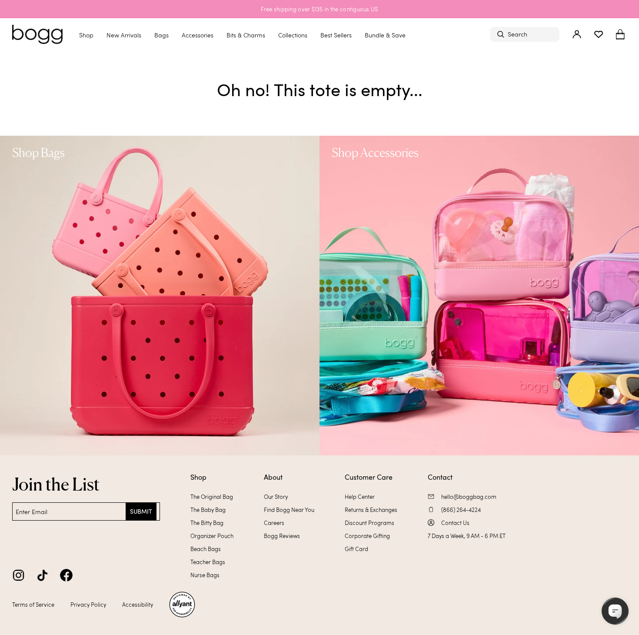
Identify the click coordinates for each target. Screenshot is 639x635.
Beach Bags (205, 549)
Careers (274, 523)
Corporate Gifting (367, 536)
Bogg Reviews (282, 536)
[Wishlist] (598, 34)
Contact (440, 477)
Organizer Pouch (211, 536)
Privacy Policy (88, 604)
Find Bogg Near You (289, 510)
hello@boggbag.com (468, 497)
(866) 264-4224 (461, 510)
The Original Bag (211, 497)
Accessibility (137, 604)
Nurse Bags (205, 575)
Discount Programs (369, 523)
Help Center (360, 497)
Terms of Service (33, 604)
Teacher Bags (207, 562)
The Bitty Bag (206, 523)
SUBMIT (141, 511)
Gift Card (356, 549)
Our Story (276, 497)
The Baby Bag (208, 510)
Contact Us (455, 523)
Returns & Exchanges (371, 510)
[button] (620, 34)
